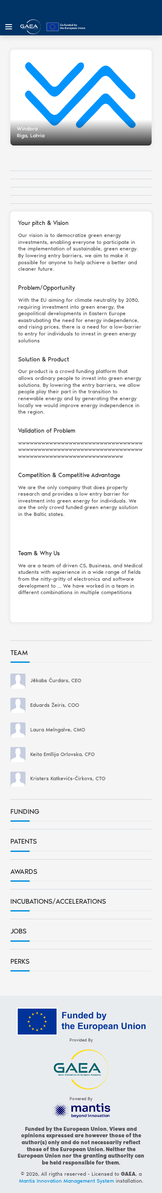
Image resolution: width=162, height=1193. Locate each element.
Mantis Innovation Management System (66, 1181)
